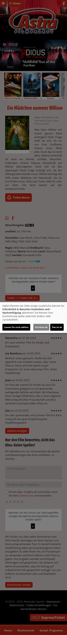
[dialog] (33, 317)
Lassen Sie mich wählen (16, 327)
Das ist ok (57, 327)
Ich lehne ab (41, 327)
